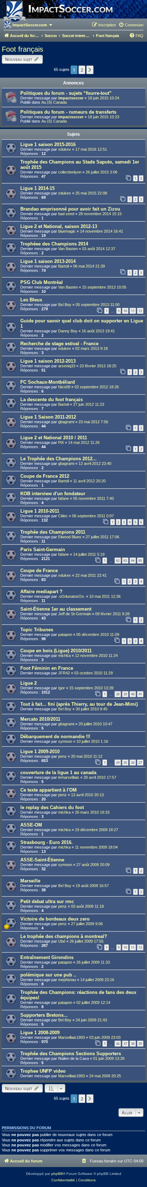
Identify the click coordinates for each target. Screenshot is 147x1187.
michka (64, 655)
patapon (65, 634)
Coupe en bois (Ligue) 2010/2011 (56, 650)
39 (125, 694)
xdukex (64, 149)
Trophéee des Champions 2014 (54, 244)
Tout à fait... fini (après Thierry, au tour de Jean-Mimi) (79, 704)
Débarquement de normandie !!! (55, 736)
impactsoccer (70, 98)
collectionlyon (69, 172)
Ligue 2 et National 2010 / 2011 (53, 437)
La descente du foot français (51, 399)
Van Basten (68, 249)
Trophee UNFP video (43, 1071)
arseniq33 (66, 366)
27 (140, 762)
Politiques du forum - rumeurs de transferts (68, 112)
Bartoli (63, 266)
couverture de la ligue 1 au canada (58, 772)
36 (118, 1043)
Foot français (22, 49)
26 (133, 762)
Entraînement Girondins (47, 957)
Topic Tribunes (36, 629)
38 (118, 694)
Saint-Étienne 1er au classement (55, 609)
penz (62, 756)
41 (140, 694)
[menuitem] (130, 25)
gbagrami (66, 422)
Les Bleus (31, 299)
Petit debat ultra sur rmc (47, 901)
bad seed (66, 214)
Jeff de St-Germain (74, 614)
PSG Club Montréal (41, 282)
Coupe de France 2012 (44, 476)
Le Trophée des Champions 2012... (58, 458)
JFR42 (64, 673)
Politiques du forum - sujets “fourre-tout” (66, 93)
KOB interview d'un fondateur (52, 493)
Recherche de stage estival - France (59, 343)
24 (118, 762)
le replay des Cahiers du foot (52, 807)
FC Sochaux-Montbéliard (47, 382)
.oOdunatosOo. (71, 596)
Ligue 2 (28, 683)
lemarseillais (68, 777)
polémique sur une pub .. (48, 975)
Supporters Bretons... (44, 1015)
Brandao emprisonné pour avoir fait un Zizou (70, 209)
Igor (61, 688)
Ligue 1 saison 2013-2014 (48, 261)
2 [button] (82, 70)
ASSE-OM (31, 825)
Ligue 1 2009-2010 (40, 751)
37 (125, 1043)
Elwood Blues (69, 537)
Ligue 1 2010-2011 (39, 511)
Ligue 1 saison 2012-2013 (48, 361)
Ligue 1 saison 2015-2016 (48, 144)
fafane (63, 498)
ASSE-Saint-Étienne (42, 859)
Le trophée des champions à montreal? (63, 936)
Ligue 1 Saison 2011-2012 (48, 417)
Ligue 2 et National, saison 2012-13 (58, 226)
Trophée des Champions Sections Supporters (70, 1053)
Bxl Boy (64, 304)
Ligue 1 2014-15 (37, 188)
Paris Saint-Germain (42, 549)
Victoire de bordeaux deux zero (55, 919)
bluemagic (67, 231)
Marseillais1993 (71, 1037)
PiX (61, 442)
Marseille (30, 880)
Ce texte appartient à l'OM (48, 790)
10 (125, 311)
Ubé (61, 941)
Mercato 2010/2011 (40, 719)
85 (140, 560)
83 (125, 560)
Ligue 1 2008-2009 (40, 1032)
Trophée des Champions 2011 (52, 532)
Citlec (63, 516)
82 (118, 560)
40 (133, 694)
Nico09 (64, 387)
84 (133, 560)
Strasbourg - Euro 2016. (46, 842)
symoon (65, 741)
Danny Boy (67, 331)
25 (125, 762)
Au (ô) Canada (54, 102)
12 (140, 311)
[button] (89, 70)
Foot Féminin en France (46, 668)
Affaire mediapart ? (41, 591)
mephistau (67, 980)
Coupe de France (39, 570)
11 (133, 311)
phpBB (57, 1174)
